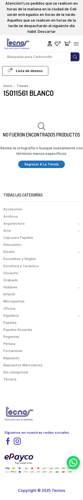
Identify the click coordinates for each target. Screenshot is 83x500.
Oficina (9, 309)
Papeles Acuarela (17, 330)
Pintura (9, 344)
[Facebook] (8, 441)
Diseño (9, 252)
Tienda (22, 86)
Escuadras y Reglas (19, 259)
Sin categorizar (16, 372)
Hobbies (10, 287)
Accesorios (12, 209)
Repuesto (11, 358)
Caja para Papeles (18, 238)
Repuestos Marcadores (22, 365)
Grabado (10, 280)
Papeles (10, 323)
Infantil (9, 294)
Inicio (8, 86)
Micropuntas (14, 301)
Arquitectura (14, 224)
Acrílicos (10, 217)
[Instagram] (17, 441)
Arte (7, 231)
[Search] (75, 56)
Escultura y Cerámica (21, 266)
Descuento (12, 245)
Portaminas (13, 351)
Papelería (11, 316)
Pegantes (11, 337)
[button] (49, 43)
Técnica (9, 379)
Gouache (10, 273)
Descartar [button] (47, 31)
